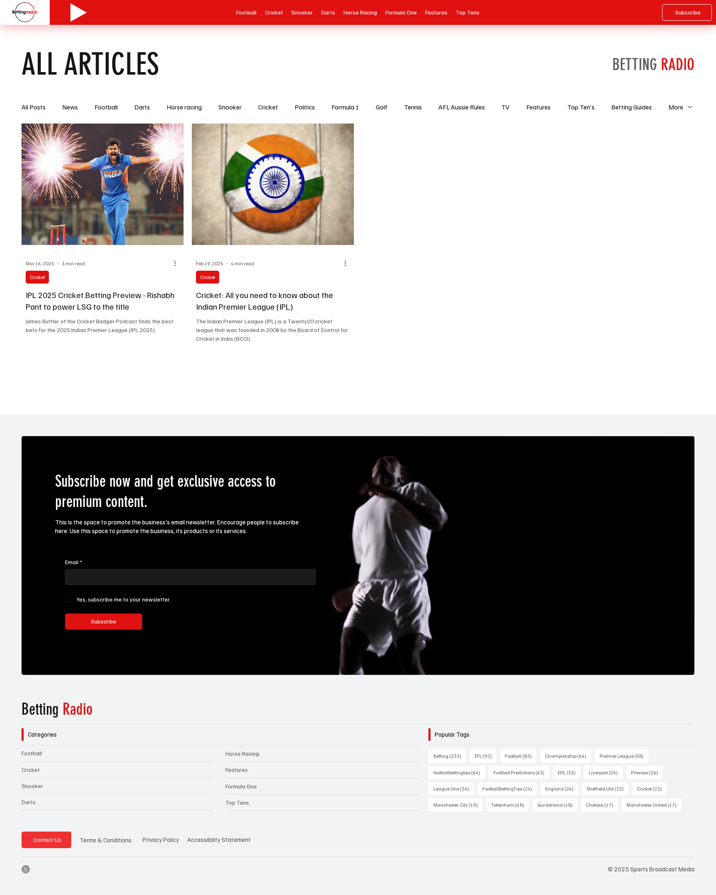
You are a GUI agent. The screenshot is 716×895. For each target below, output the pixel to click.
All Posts (34, 107)
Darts (142, 107)
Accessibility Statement (219, 839)
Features (538, 107)
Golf (381, 107)
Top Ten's (581, 107)
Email (73, 561)
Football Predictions (521, 772)
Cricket (268, 107)
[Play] (78, 12)
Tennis (413, 107)
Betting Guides (631, 107)
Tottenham (510, 804)
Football (106, 107)
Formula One (241, 786)
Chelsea (602, 804)
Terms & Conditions (105, 840)
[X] (26, 869)
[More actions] (178, 264)
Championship (568, 755)
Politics (305, 107)
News (70, 107)
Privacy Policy (161, 839)
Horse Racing (242, 753)
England (561, 788)
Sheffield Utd (608, 788)
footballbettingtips (459, 772)
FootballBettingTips (509, 788)
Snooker (230, 107)
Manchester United (654, 804)
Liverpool (606, 772)
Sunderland (557, 804)
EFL (485, 755)
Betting (57, 709)
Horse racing (184, 107)
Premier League (624, 755)
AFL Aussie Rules (461, 107)
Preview (647, 772)
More (675, 107)
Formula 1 (345, 107)
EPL (569, 772)
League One (453, 788)
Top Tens (237, 802)
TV (505, 107)
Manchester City (458, 804)
